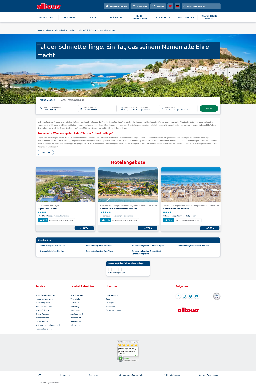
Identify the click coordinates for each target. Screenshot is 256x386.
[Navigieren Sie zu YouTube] (196, 296)
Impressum (65, 375)
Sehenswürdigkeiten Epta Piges (99, 251)
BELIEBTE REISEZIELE (47, 17)
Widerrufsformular (172, 375)
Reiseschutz (76, 317)
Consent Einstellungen (208, 375)
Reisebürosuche (42, 317)
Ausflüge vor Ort (77, 314)
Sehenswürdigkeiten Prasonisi (52, 245)
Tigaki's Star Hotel (47, 208)
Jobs (108, 299)
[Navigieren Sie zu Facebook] (178, 296)
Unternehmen (112, 295)
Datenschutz (94, 375)
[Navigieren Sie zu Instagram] (184, 296)
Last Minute (76, 302)
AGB (39, 375)
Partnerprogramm (113, 310)
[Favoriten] (170, 6)
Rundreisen (75, 310)
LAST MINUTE (70, 17)
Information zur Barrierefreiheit (132, 375)
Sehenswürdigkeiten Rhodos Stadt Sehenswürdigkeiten (146, 252)
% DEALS (93, 17)
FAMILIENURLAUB (186, 17)
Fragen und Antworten (45, 299)
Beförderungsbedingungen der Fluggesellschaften (48, 327)
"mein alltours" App (43, 306)
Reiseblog (75, 306)
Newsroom (110, 306)
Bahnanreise (76, 321)
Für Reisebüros (41, 321)
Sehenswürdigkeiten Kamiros (52, 251)
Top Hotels (75, 299)
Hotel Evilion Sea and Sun (176, 208)
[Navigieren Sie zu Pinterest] (190, 296)
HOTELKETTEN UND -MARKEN (209, 17)
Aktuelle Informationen (45, 295)
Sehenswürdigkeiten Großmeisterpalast (148, 245)
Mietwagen (75, 325)
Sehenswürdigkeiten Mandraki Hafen (193, 245)
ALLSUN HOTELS (163, 17)
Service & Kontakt (42, 310)
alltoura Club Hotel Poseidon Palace (118, 208)
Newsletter (110, 302)
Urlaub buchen (77, 295)
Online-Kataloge (42, 314)
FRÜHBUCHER (116, 17)
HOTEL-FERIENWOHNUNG (139, 17)
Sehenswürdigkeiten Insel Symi (99, 245)
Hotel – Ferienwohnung (72, 100)
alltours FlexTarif (42, 302)
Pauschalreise (47, 100)
